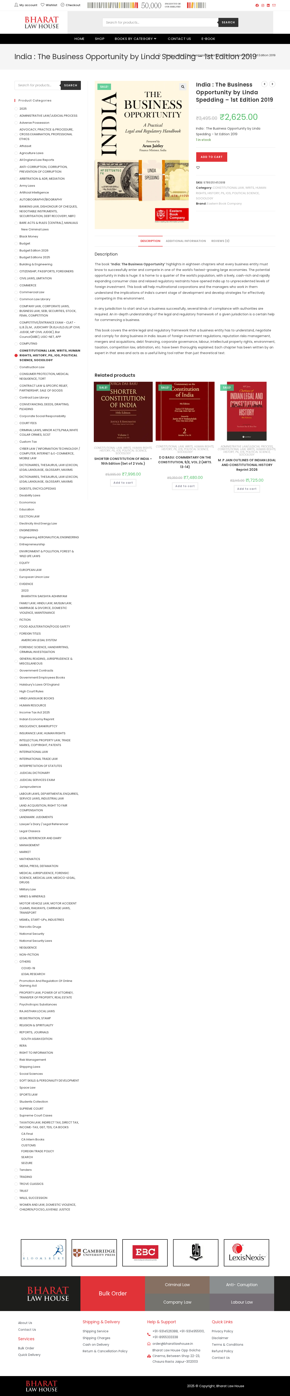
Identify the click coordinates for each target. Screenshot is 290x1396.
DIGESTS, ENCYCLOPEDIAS (37, 488)
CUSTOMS (28, 1145)
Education (26, 509)
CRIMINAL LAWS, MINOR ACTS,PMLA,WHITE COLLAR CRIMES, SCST (48, 432)
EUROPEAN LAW (30, 570)
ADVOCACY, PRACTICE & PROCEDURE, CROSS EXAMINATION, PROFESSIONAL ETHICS (46, 134)
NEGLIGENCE (28, 947)
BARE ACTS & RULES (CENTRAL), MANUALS (48, 223)
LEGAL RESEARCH (33, 974)
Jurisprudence (30, 787)
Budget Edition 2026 (33, 250)
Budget (24, 243)
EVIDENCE (26, 584)
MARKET (25, 852)
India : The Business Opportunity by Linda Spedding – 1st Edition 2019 (226, 55)
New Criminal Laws (35, 229)
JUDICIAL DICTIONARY (34, 773)
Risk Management (32, 1060)
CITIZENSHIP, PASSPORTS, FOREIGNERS (46, 271)
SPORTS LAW (28, 1094)
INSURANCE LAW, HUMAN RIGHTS (42, 733)
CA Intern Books (32, 1139)
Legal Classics (29, 831)
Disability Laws (29, 495)
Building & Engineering (35, 264)
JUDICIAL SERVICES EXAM (37, 780)
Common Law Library (34, 299)
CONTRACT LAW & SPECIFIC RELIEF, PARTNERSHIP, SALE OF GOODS (43, 388)
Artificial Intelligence (34, 192)
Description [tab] (150, 241)
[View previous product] (264, 84)
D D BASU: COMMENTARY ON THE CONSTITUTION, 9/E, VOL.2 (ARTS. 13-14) (185, 462)
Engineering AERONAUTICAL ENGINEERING (49, 537)
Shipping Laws (29, 1067)
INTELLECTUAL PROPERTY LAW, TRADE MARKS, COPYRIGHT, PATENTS (45, 742)
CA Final (27, 1134)
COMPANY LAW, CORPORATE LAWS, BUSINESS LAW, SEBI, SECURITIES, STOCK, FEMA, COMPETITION (47, 311)
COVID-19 (28, 968)
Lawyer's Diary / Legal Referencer (43, 824)
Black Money (28, 236)
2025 (23, 108)
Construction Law (32, 367)
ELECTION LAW (29, 516)
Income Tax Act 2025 (34, 712)
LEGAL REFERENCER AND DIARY (40, 838)
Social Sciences (31, 1074)
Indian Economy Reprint (36, 719)
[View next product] (272, 84)
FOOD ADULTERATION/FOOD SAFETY (44, 626)
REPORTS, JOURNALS (34, 1032)
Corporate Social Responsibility (42, 416)
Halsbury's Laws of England (39, 684)
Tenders (25, 1170)
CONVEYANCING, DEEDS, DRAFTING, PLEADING (44, 406)
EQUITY (24, 563)
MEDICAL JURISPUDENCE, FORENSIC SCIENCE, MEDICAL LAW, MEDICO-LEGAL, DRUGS (47, 878)
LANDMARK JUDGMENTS (36, 817)
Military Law (27, 889)
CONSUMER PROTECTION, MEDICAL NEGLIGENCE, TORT (44, 376)
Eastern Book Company (224, 203)
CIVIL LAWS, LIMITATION (35, 278)
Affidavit (25, 146)
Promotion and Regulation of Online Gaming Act (45, 983)
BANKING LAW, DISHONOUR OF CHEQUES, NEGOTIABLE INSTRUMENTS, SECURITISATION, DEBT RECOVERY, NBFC (48, 211)
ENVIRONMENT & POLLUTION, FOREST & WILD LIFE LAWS (46, 553)
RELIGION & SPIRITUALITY (36, 1025)
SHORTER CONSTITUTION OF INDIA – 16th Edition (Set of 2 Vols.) (123, 461)
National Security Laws (35, 941)
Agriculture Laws (31, 153)
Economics (27, 502)
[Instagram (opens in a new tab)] (263, 5)
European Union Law (34, 577)
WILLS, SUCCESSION (33, 1198)
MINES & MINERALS (32, 896)
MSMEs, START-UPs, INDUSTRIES (41, 920)
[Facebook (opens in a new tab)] (257, 5)
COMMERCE (27, 285)
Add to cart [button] (123, 483)
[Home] (159, 55)
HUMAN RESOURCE (32, 705)
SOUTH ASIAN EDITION (36, 1039)
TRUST (23, 1191)
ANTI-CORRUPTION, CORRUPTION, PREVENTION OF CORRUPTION (43, 169)
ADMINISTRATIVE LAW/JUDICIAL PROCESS (247, 446)
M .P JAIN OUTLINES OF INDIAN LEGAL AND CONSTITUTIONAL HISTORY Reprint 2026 (247, 465)
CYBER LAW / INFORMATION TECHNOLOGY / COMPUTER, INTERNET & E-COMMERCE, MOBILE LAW (49, 453)
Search (228, 22)
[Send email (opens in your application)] (273, 5)
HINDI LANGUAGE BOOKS (36, 698)
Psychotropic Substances (38, 1004)
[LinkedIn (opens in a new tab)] (268, 5)
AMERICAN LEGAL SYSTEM (39, 640)
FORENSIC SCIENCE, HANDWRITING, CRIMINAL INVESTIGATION (44, 649)
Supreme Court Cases (35, 1115)
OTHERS (25, 961)
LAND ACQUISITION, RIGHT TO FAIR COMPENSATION (43, 807)
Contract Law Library (34, 397)
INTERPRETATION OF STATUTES (40, 766)
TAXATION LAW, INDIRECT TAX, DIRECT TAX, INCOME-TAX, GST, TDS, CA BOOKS (49, 1124)
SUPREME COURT (31, 1108)
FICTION (25, 620)
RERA (23, 1045)
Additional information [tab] (186, 241)
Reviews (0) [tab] (220, 241)
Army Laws (27, 186)
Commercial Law (31, 292)
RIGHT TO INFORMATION (36, 1053)
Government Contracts (36, 670)
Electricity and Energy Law (38, 523)
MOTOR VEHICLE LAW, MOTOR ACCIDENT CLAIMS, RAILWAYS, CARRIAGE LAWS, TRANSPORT (48, 908)
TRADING (25, 1177)
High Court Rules (31, 691)
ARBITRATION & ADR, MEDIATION (42, 178)
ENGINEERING (28, 530)
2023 (25, 590)
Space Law (27, 1087)
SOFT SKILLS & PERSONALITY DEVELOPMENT (49, 1080)
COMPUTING (28, 343)
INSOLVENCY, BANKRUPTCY (38, 726)
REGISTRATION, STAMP (35, 1018)
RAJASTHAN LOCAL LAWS (37, 1011)
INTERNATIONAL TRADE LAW (38, 759)
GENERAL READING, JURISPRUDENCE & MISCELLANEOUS (45, 661)
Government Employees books (42, 677)
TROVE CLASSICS (31, 1184)
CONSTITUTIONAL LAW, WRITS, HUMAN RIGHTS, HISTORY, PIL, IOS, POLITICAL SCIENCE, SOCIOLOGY (231, 193)
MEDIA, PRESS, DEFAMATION (38, 866)
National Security (31, 934)
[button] (182, 86)
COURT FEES (28, 423)
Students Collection (33, 1101)
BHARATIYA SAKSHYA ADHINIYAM (44, 596)
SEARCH (27, 1157)
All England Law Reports (36, 160)
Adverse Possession (34, 123)
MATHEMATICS (29, 859)
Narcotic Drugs (30, 927)
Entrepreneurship (32, 544)
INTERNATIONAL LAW (33, 752)
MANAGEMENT (29, 845)
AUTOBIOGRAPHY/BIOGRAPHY (40, 199)
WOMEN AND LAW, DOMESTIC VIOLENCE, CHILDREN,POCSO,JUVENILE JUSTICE (47, 1207)
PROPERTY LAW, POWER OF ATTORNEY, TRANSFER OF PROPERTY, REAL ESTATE (46, 995)
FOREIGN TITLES (30, 633)
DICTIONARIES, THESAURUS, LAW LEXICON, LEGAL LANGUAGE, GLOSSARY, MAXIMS (48, 467)
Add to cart (212, 157)
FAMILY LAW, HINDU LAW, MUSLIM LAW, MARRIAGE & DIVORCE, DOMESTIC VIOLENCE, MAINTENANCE (45, 608)
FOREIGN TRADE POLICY (37, 1151)
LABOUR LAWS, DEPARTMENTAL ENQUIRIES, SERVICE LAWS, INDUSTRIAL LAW (49, 796)
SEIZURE (27, 1163)
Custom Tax (28, 442)
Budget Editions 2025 (34, 257)
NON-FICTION (29, 954)
